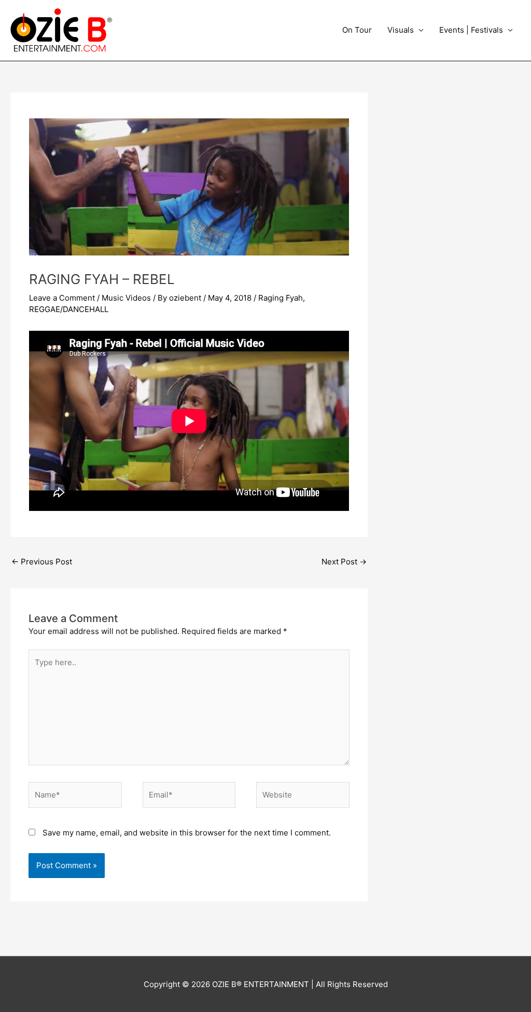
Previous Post (41, 561)
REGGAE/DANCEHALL (68, 309)
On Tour (357, 30)
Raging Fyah (280, 298)
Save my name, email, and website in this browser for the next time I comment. (187, 833)
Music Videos (126, 298)
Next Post (344, 561)
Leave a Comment (62, 298)
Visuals (400, 30)
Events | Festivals (471, 30)
